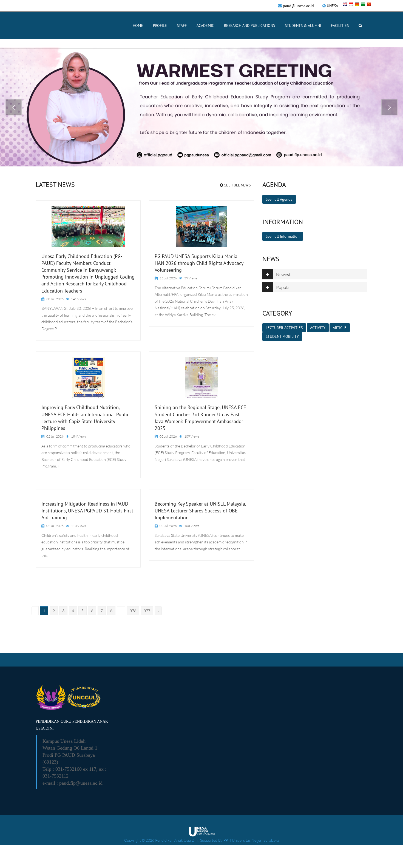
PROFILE (160, 25)
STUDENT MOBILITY (282, 336)
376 (133, 610)
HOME (138, 25)
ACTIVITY (317, 327)
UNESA (332, 5)
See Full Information (283, 236)
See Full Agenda (279, 199)
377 (147, 610)
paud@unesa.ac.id (298, 5)
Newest (283, 274)
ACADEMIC (205, 25)
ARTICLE (340, 327)
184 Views (78, 436)
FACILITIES (340, 25)
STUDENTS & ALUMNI (303, 25)
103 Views (191, 526)
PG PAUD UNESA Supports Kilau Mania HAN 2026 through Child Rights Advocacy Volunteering (199, 263)
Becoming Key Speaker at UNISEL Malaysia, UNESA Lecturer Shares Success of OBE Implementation (200, 511)
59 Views (190, 278)
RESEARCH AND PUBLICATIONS (249, 25)
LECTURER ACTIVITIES (284, 327)
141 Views (78, 299)
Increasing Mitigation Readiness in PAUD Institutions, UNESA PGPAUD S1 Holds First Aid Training (87, 511)
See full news (237, 185)
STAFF (182, 25)
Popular (283, 287)
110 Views (78, 526)
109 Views (191, 436)
